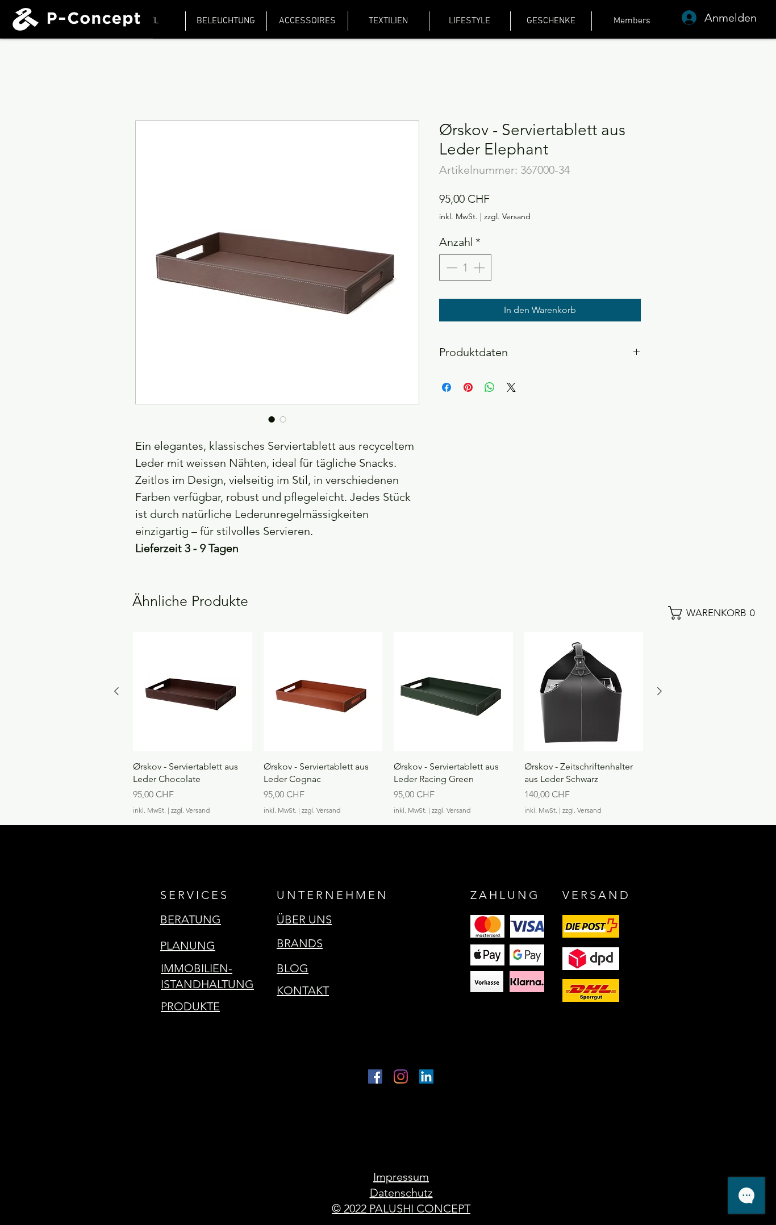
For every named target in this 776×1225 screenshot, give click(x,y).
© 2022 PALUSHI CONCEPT (401, 1208)
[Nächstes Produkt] (659, 691)
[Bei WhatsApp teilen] (490, 387)
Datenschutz (401, 1192)
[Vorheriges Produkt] (116, 691)
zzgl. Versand (507, 216)
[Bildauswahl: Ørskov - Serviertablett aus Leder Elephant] (271, 419)
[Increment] (480, 267)
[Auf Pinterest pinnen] (468, 387)
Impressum (401, 1177)
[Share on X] (511, 387)
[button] (716, 613)
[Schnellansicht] (192, 691)
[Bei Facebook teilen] (446, 387)
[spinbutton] (465, 267)
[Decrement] (450, 267)
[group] (388, 724)
